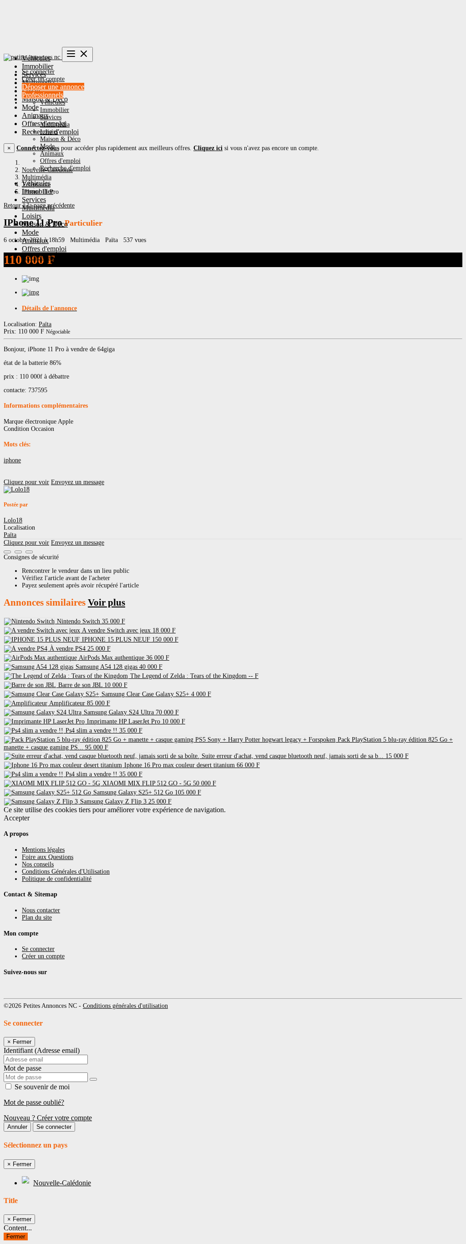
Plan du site (37, 917)
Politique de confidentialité (56, 878)
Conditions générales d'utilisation (125, 1005)
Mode (47, 146)
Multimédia (55, 124)
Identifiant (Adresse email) (42, 1050)
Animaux (52, 153)
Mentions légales (43, 849)
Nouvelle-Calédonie (62, 1183)
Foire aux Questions (47, 857)
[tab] (242, 308)
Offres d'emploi (60, 160)
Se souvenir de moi (41, 1087)
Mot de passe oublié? (34, 1102)
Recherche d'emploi (65, 168)
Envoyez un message (77, 482)
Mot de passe (22, 1068)
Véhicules (52, 102)
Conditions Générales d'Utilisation (66, 871)
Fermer (15, 1236)
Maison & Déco (60, 139)
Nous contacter (41, 910)
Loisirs (49, 131)
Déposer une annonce (53, 87)
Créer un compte (43, 79)
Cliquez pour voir (26, 482)
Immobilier (54, 109)
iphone (12, 460)
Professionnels (42, 95)
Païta (45, 324)
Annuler (17, 1126)
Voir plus (106, 602)
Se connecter (38, 71)
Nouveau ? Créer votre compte (48, 1118)
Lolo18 (13, 520)
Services (50, 117)
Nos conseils (38, 864)
